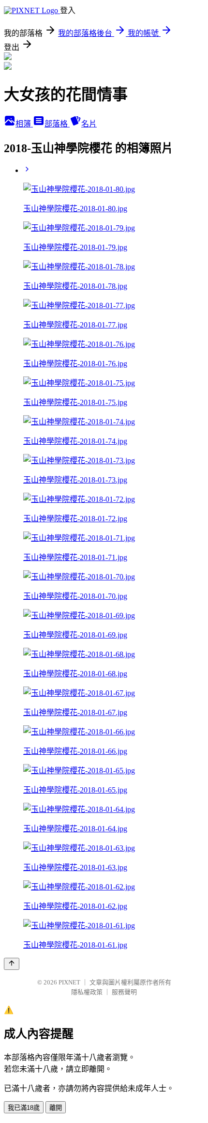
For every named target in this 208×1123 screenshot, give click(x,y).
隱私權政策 (87, 992)
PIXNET (69, 982)
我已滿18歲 (24, 1107)
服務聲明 (124, 992)
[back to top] (11, 964)
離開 (55, 1107)
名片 (89, 124)
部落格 (57, 124)
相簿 (24, 124)
